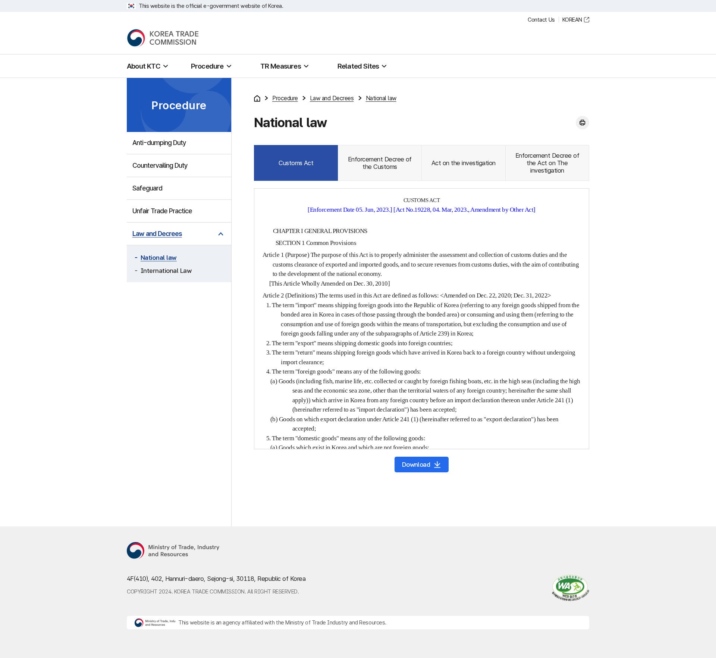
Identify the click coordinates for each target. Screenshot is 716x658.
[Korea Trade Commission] (163, 38)
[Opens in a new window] (173, 551)
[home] (257, 98)
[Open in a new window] (567, 588)
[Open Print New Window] (582, 122)
